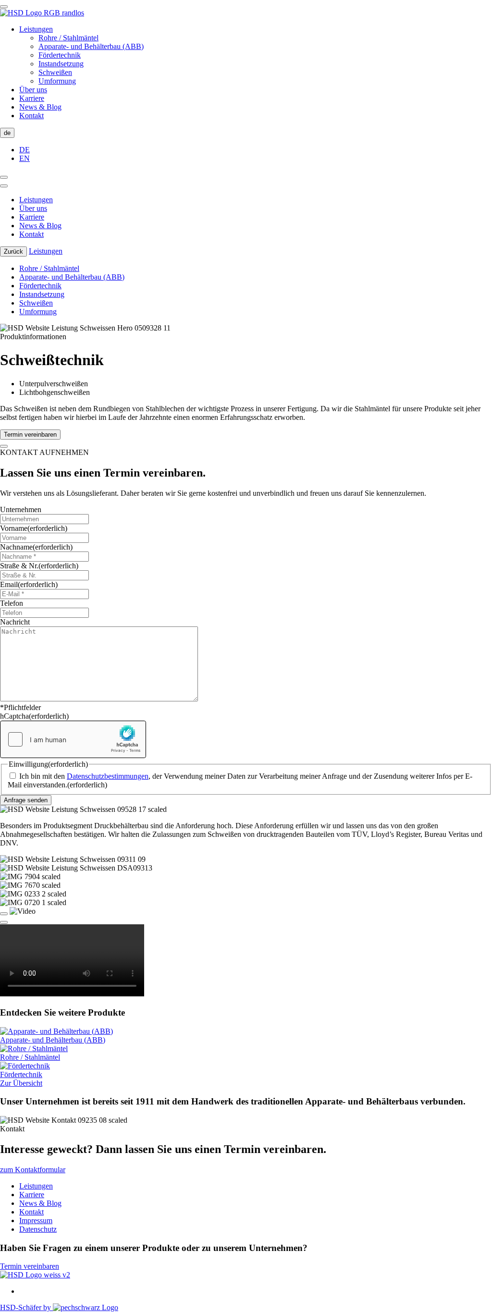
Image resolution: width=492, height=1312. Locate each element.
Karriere (31, 98)
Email (29, 584)
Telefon (11, 603)
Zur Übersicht (21, 1083)
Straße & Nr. (39, 566)
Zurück (13, 251)
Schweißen (55, 72)
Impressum (35, 1220)
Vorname (33, 528)
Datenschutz (38, 1229)
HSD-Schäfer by (26, 1307)
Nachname (36, 547)
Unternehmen (20, 509)
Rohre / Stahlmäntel (68, 38)
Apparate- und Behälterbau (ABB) (91, 46)
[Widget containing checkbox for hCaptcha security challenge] (73, 739)
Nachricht (15, 622)
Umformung (57, 81)
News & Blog (40, 107)
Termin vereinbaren (30, 434)
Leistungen (36, 29)
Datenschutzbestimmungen (107, 776)
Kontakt (31, 115)
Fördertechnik (59, 55)
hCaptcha (34, 716)
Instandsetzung (61, 64)
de (7, 132)
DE (24, 150)
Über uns (33, 90)
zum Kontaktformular (32, 1169)
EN (24, 158)
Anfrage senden (26, 800)
